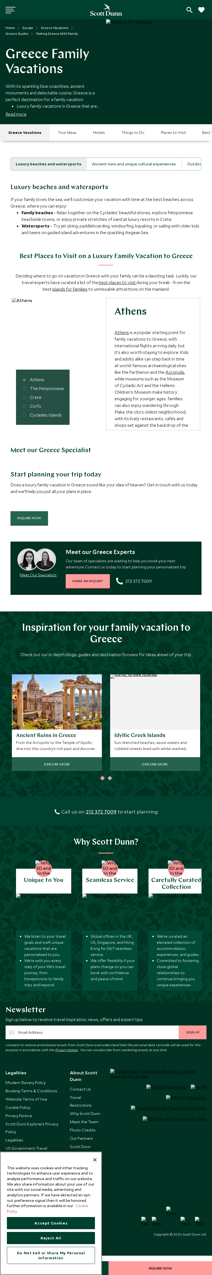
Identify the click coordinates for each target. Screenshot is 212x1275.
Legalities (14, 1140)
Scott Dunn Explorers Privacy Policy (32, 1127)
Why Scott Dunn (85, 1113)
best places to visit (117, 282)
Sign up (192, 1032)
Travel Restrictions (81, 1101)
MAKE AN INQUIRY (88, 581)
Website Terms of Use (26, 1099)
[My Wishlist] (200, 13)
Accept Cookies (50, 1223)
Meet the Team (84, 1121)
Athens (122, 332)
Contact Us (80, 1089)
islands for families (70, 289)
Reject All (51, 1238)
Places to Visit (173, 132)
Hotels (99, 132)
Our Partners (81, 1138)
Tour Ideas (67, 132)
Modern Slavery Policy (26, 1082)
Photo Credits (83, 1130)
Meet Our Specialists (38, 574)
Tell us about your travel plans (189, 10)
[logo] (106, 9)
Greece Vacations (24, 132)
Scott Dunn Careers (80, 1150)
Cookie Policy (18, 1107)
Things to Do (132, 132)
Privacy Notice (66, 1050)
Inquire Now (29, 518)
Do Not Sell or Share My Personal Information (51, 1255)
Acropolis (174, 372)
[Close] (95, 1160)
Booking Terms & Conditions (31, 1090)
